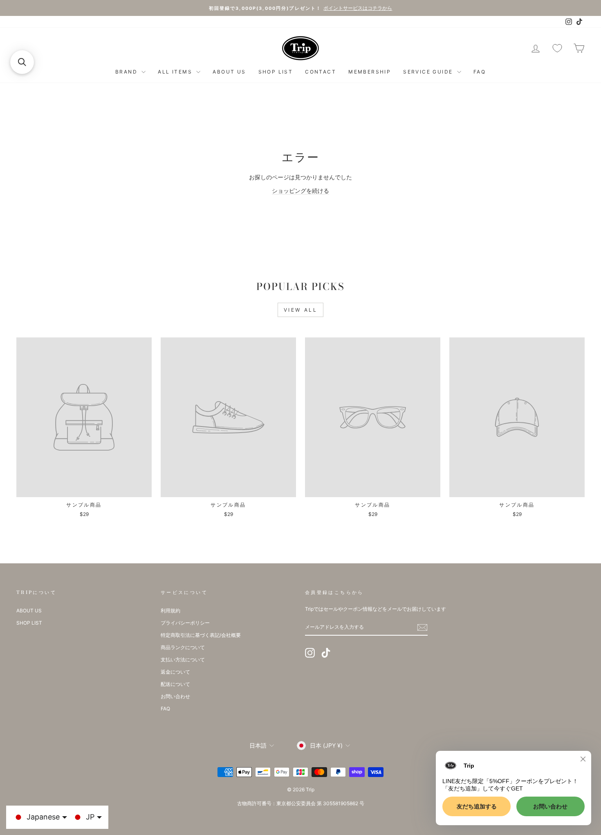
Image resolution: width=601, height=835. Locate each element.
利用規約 (170, 610)
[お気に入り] (557, 48)
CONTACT (320, 72)
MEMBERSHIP (369, 72)
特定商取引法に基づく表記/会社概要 (201, 635)
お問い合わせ (175, 696)
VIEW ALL (301, 310)
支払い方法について (183, 659)
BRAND (127, 72)
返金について (175, 672)
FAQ (479, 72)
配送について (175, 684)
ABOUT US (229, 72)
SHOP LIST (275, 72)
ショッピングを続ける (300, 190)
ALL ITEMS (176, 72)
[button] (22, 62)
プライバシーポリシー (185, 623)
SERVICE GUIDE (429, 72)
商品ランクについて (183, 647)
